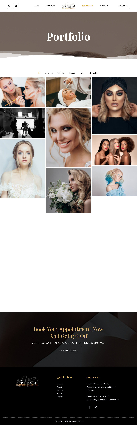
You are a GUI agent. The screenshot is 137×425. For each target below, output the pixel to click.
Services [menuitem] (50, 6)
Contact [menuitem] (103, 6)
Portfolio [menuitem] (87, 6)
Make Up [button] (49, 73)
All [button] (39, 73)
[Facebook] (9, 6)
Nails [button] (82, 73)
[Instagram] (15, 6)
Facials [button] (72, 73)
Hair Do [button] (60, 73)
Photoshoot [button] (94, 73)
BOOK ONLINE (123, 6)
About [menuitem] (36, 6)
